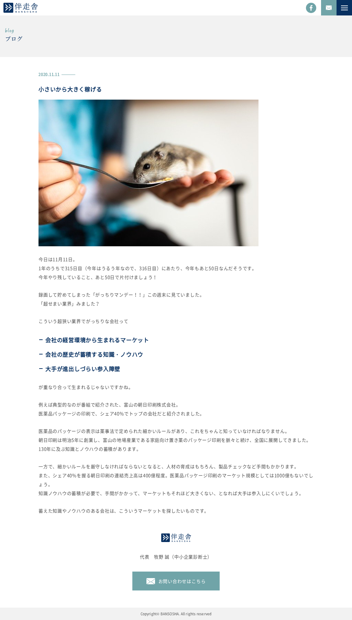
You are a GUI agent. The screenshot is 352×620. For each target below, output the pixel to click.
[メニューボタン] (344, 7)
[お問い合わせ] (329, 7)
